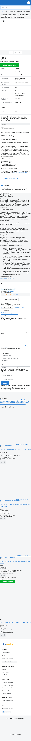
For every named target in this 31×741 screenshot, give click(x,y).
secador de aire (19, 75)
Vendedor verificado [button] (8, 289)
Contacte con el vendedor (9, 65)
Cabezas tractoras (11, 399)
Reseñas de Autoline (7, 690)
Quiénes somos (6, 652)
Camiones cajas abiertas (17, 401)
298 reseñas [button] (15, 294)
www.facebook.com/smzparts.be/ (9, 314)
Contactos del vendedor (8, 658)
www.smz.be (4, 312)
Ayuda (3, 655)
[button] (28, 2)
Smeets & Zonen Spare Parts (8, 288)
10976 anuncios (10, 291)
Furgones (18, 399)
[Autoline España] (10, 2)
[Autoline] (6, 12)
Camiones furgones (5, 401)
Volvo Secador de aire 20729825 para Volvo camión (15, 622)
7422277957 (18, 79)
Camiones (3, 399)
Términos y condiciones (8, 682)
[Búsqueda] (28, 7)
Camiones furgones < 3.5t (12, 402)
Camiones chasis (10, 404)
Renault (17, 68)
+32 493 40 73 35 (19, 307)
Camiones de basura (20, 404)
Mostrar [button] (12, 307)
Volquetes (23, 399)
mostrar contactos (18, 172)
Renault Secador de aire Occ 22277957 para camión (15, 450)
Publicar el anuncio (7, 581)
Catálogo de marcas (7, 693)
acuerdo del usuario (22, 387)
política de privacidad (6, 387)
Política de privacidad (7, 685)
